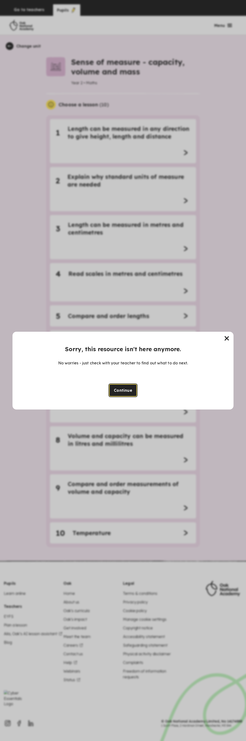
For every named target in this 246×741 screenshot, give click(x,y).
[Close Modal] (227, 338)
